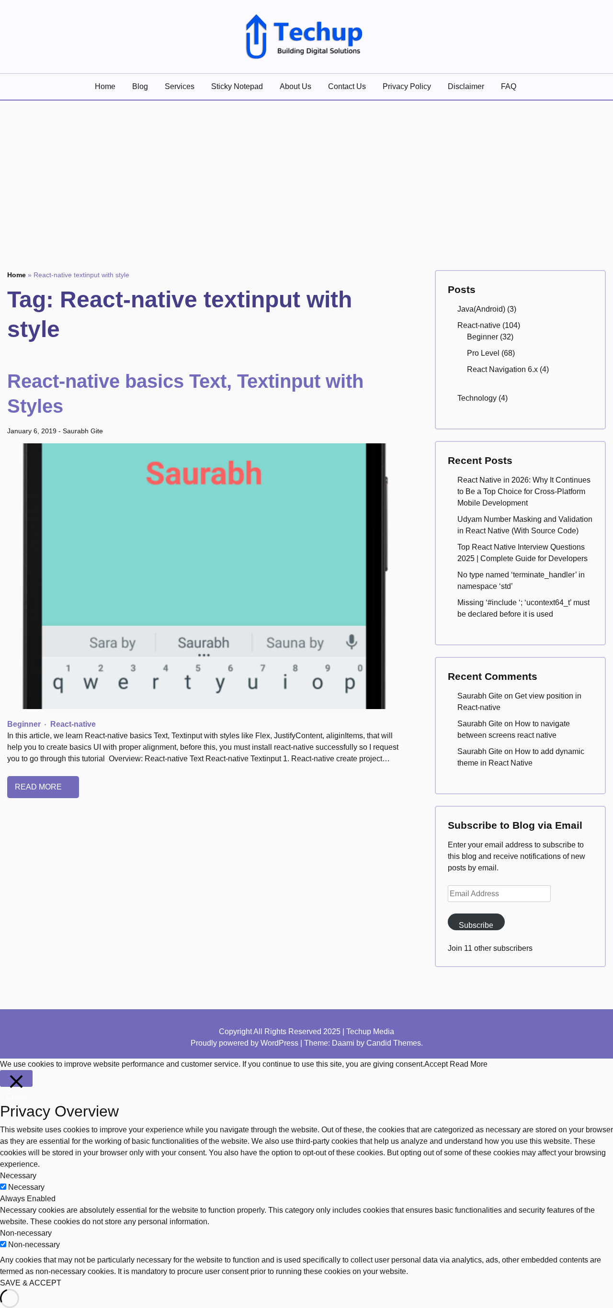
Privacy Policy (407, 86)
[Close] (16, 1078)
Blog (140, 86)
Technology (477, 398)
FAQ (508, 86)
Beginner (24, 724)
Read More (39, 787)
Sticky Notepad (237, 86)
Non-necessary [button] (26, 1233)
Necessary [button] (18, 1176)
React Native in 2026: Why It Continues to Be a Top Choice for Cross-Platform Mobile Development (523, 491)
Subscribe (476, 925)
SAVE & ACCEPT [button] (30, 1283)
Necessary (26, 1187)
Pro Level (483, 353)
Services (179, 86)
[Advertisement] (306, 172)
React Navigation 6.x (502, 369)
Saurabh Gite (83, 431)
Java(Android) (481, 309)
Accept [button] (436, 1064)
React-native (73, 724)
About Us (295, 86)
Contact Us (347, 86)
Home (105, 86)
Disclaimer (466, 86)
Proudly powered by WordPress (245, 1043)
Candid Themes (393, 1043)
